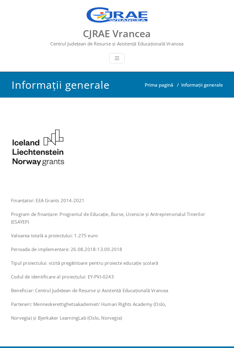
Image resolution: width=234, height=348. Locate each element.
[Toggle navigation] (117, 58)
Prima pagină (159, 85)
